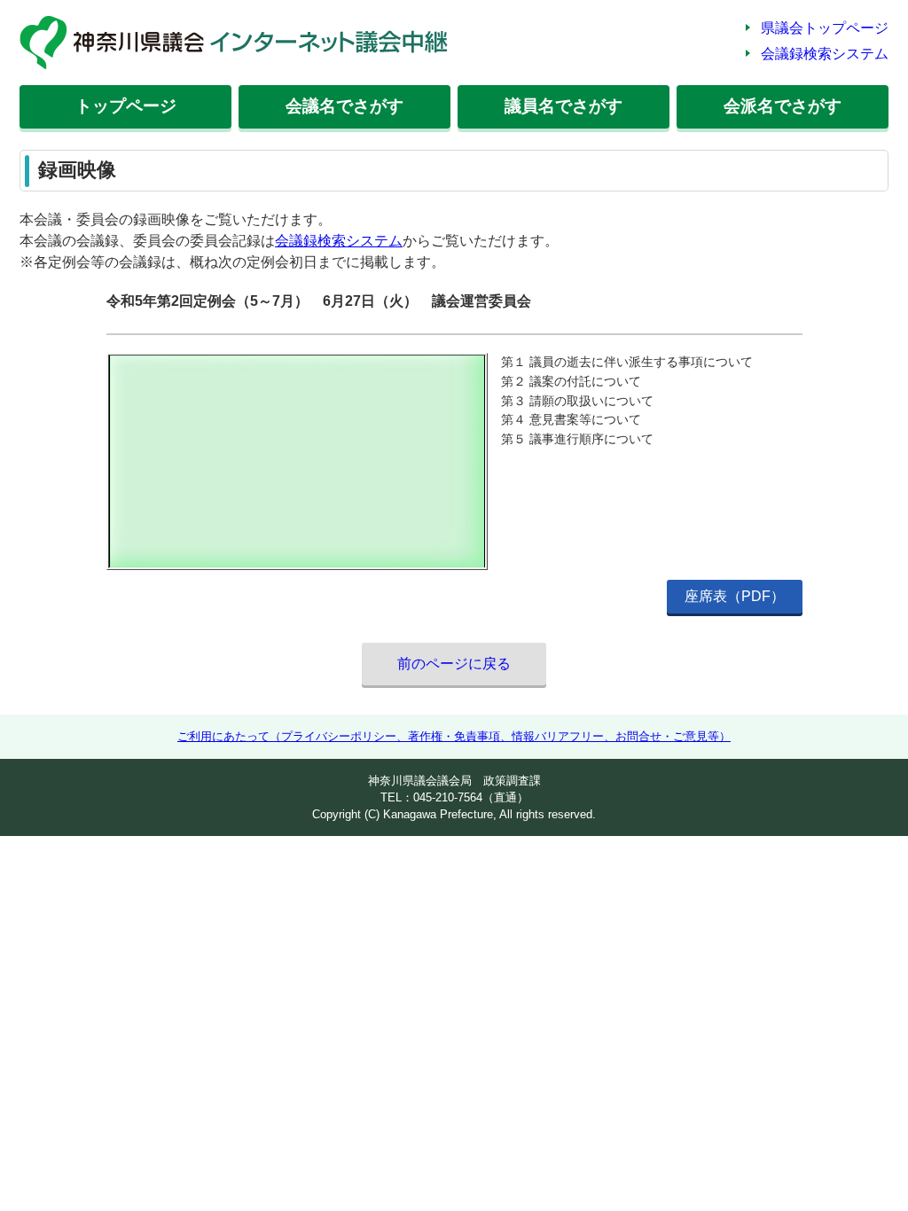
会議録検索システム (824, 53)
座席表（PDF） (735, 596)
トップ (125, 106)
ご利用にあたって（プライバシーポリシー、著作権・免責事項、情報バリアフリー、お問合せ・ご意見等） (454, 736)
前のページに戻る (454, 663)
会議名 (344, 106)
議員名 (563, 106)
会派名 (782, 106)
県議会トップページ (824, 27)
